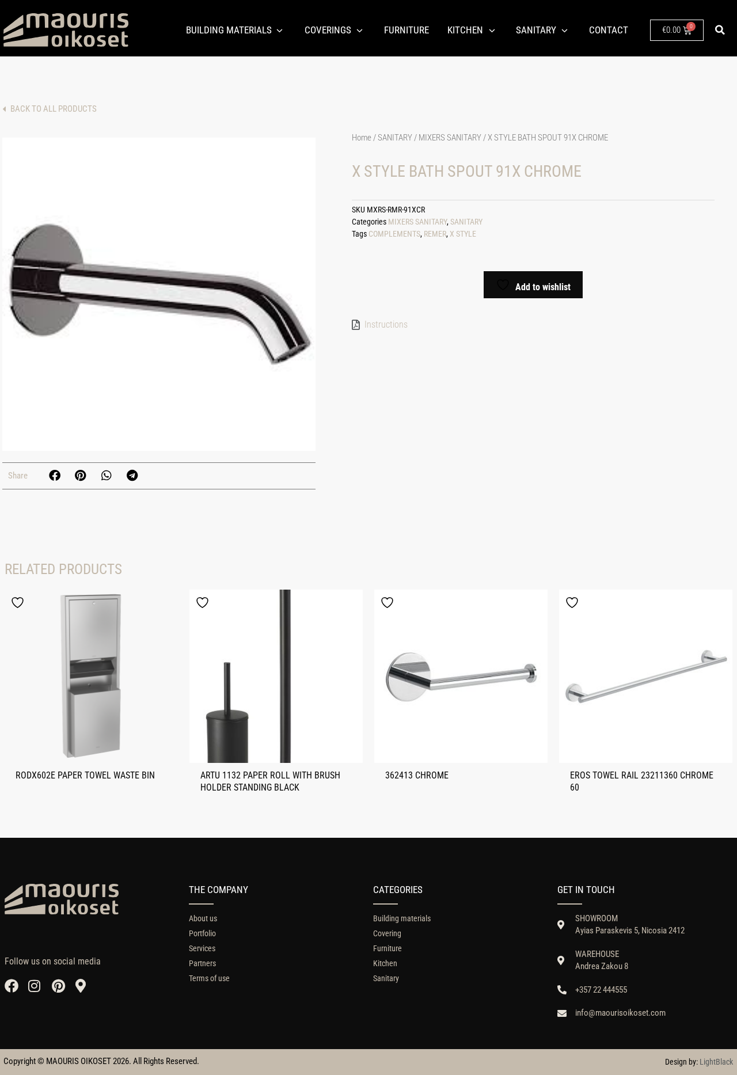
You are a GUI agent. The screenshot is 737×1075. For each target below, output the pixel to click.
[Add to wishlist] (19, 602)
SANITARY (395, 137)
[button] (720, 30)
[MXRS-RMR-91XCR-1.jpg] (159, 294)
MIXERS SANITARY (450, 137)
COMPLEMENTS (394, 234)
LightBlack (716, 1061)
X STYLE (463, 234)
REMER (435, 234)
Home (361, 137)
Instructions (386, 324)
